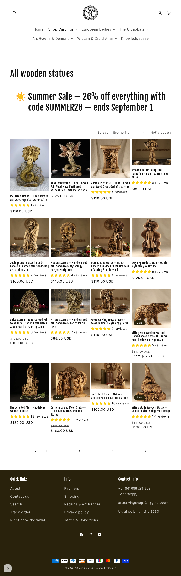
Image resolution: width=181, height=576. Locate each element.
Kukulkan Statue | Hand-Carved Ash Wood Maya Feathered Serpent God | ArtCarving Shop (69, 186)
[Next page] (145, 451)
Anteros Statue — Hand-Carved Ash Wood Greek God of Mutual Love (69, 323)
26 (134, 451)
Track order (20, 512)
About (15, 488)
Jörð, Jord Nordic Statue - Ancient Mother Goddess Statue (109, 396)
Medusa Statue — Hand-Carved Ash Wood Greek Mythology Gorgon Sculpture (69, 266)
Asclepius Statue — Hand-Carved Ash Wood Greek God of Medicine (110, 184)
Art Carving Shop (84, 568)
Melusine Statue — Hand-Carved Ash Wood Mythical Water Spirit (29, 198)
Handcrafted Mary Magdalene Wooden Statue (28, 409)
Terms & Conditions (81, 520)
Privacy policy (76, 512)
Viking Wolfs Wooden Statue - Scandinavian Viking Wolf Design (151, 409)
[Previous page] (35, 451)
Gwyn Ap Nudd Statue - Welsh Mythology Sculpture (149, 264)
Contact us (19, 496)
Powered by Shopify (105, 568)
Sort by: (103, 132)
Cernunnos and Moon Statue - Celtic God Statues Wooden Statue (68, 411)
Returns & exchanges (82, 504)
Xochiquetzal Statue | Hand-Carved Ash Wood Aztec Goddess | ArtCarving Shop (29, 266)
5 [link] (90, 451)
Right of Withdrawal (27, 520)
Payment (71, 488)
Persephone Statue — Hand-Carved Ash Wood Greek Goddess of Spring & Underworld (110, 266)
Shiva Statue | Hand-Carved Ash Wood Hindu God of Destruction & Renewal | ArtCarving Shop (29, 323)
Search (16, 504)
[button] (14, 13)
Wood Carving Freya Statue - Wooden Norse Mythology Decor (110, 321)
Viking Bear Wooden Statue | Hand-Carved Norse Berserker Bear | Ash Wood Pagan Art (149, 336)
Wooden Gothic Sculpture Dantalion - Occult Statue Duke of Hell (150, 173)
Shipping (72, 496)
